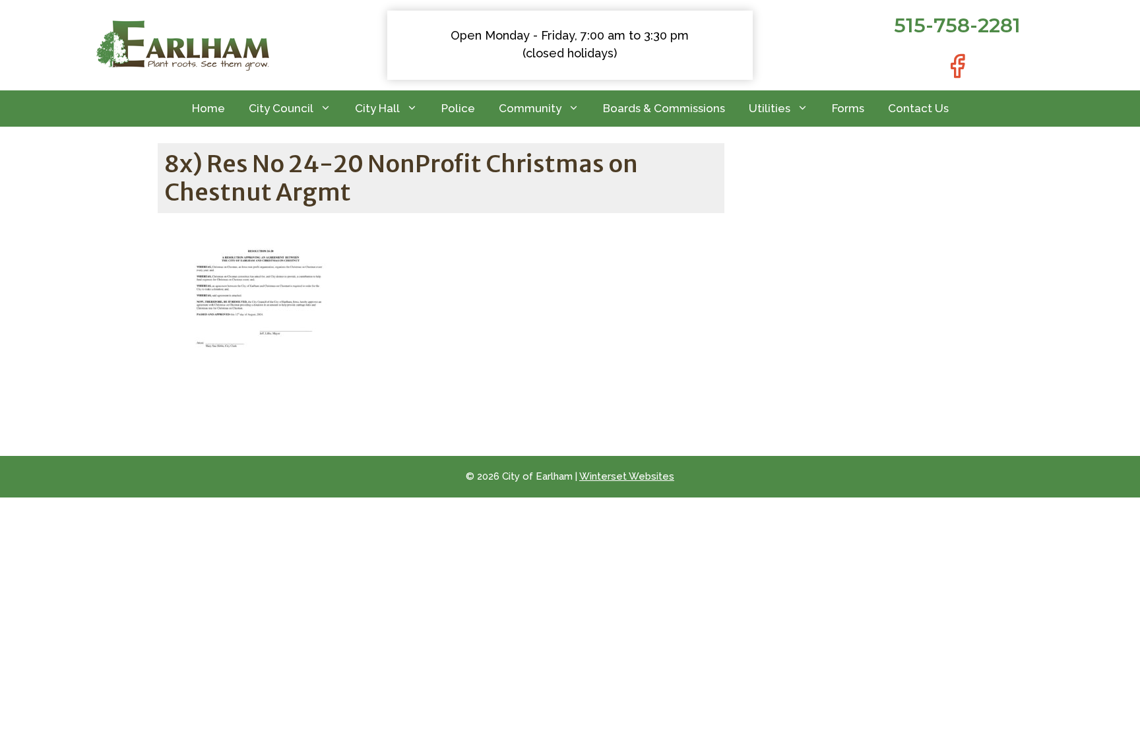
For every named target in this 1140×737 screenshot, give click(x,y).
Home (208, 108)
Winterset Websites (626, 476)
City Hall (377, 108)
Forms (848, 108)
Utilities (769, 108)
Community (530, 108)
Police (458, 108)
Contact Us (918, 108)
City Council (281, 108)
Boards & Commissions (664, 108)
